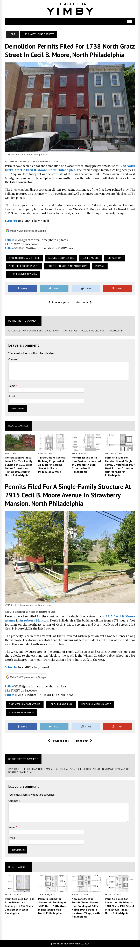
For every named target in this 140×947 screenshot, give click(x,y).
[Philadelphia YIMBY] (70, 9)
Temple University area (23, 274)
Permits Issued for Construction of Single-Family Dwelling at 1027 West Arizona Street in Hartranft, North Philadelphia (120, 466)
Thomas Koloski (17, 161)
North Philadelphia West (24, 266)
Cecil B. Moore (36, 170)
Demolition (114, 257)
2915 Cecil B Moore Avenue (24, 704)
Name (12, 385)
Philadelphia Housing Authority (67, 266)
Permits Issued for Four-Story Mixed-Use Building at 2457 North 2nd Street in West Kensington (20, 906)
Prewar (99, 266)
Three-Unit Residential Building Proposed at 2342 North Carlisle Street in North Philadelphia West (52, 464)
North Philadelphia (61, 170)
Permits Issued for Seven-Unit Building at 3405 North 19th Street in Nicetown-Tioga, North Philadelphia (52, 906)
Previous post (60, 302)
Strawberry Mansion (33, 620)
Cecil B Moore (91, 257)
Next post (82, 302)
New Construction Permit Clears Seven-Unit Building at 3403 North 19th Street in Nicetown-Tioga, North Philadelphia (86, 907)
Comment (14, 359)
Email (12, 396)
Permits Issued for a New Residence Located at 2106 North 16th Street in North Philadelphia (86, 464)
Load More (70, 929)
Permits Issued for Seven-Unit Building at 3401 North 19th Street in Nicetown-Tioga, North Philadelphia (119, 906)
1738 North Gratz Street (24, 257)
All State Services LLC (61, 257)
